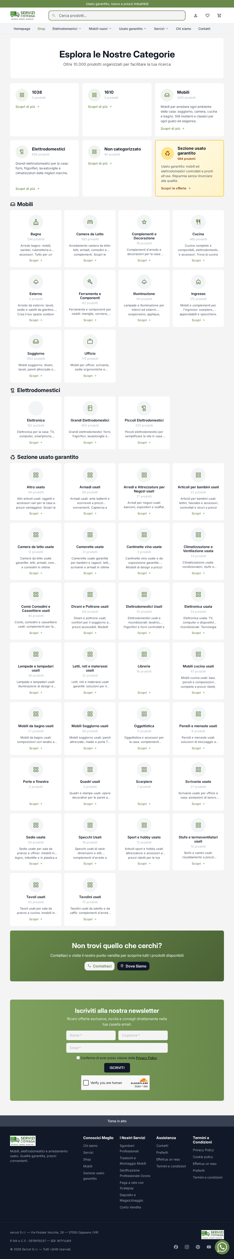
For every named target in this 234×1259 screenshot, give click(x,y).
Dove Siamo (136, 966)
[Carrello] (219, 15)
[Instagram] (187, 1247)
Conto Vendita (130, 1207)
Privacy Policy (146, 1058)
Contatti (204, 29)
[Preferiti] (207, 15)
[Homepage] (23, 15)
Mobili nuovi (98, 29)
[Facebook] (176, 1247)
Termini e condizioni (171, 1166)
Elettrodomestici (65, 29)
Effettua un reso (168, 1159)
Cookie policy (203, 1157)
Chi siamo (183, 29)
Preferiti (162, 1152)
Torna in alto (117, 1121)
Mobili (87, 1166)
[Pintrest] (198, 1247)
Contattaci (102, 966)
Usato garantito (131, 29)
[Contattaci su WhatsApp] (222, 1247)
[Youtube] (209, 1247)
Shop (41, 29)
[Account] (195, 15)
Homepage (22, 29)
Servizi (159, 29)
